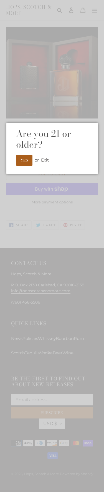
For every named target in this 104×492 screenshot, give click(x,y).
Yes (24, 160)
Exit (45, 160)
